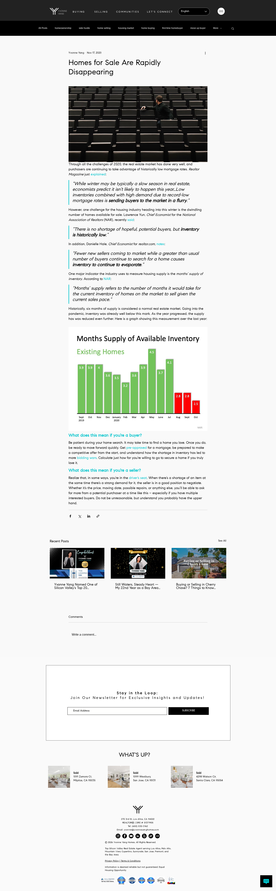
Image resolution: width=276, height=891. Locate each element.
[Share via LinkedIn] (88, 516)
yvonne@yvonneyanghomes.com (141, 830)
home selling (104, 28)
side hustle (84, 28)
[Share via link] (98, 516)
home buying (148, 28)
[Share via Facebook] (70, 516)
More (215, 28)
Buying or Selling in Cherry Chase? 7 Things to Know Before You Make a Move (196, 586)
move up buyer (198, 28)
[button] (221, 11)
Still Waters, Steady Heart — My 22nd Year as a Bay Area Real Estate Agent (136, 586)
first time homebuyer (172, 28)
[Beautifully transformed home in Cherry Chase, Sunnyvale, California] (199, 563)
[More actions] (205, 53)
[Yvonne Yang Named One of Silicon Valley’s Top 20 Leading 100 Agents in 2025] (77, 563)
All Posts (42, 28)
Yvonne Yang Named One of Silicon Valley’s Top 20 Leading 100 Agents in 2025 (75, 586)
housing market (126, 28)
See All (222, 541)
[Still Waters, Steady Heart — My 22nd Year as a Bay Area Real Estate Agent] (138, 563)
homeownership (63, 28)
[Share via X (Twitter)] (79, 516)
